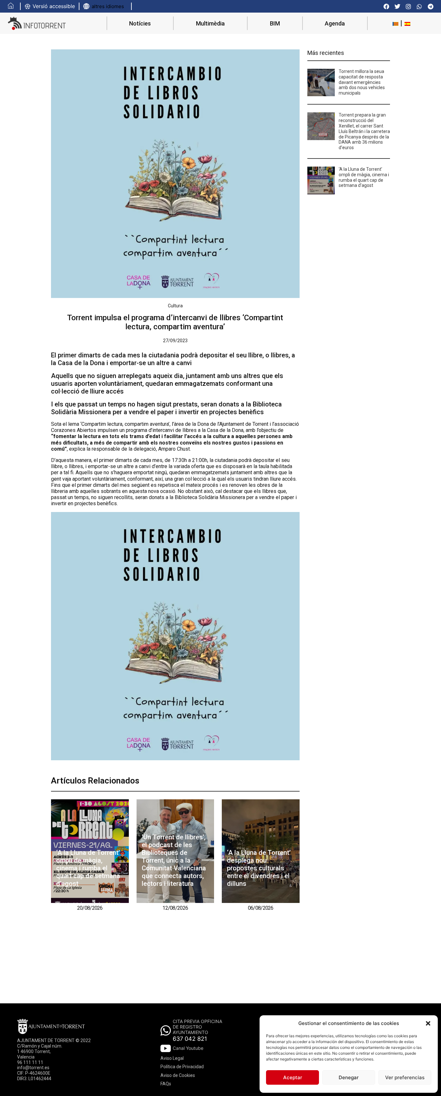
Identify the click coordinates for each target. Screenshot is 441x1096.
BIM (275, 23)
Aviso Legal (172, 1058)
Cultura (175, 305)
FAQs (165, 1083)
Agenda (335, 23)
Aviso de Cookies (177, 1075)
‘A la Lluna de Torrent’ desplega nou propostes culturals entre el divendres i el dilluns (259, 868)
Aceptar (292, 1077)
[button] (428, 1023)
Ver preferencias (405, 1077)
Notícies (140, 23)
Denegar (349, 1077)
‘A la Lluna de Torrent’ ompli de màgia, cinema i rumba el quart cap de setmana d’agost (88, 868)
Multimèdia (210, 23)
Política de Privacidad (182, 1066)
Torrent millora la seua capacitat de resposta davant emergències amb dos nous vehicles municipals (362, 82)
